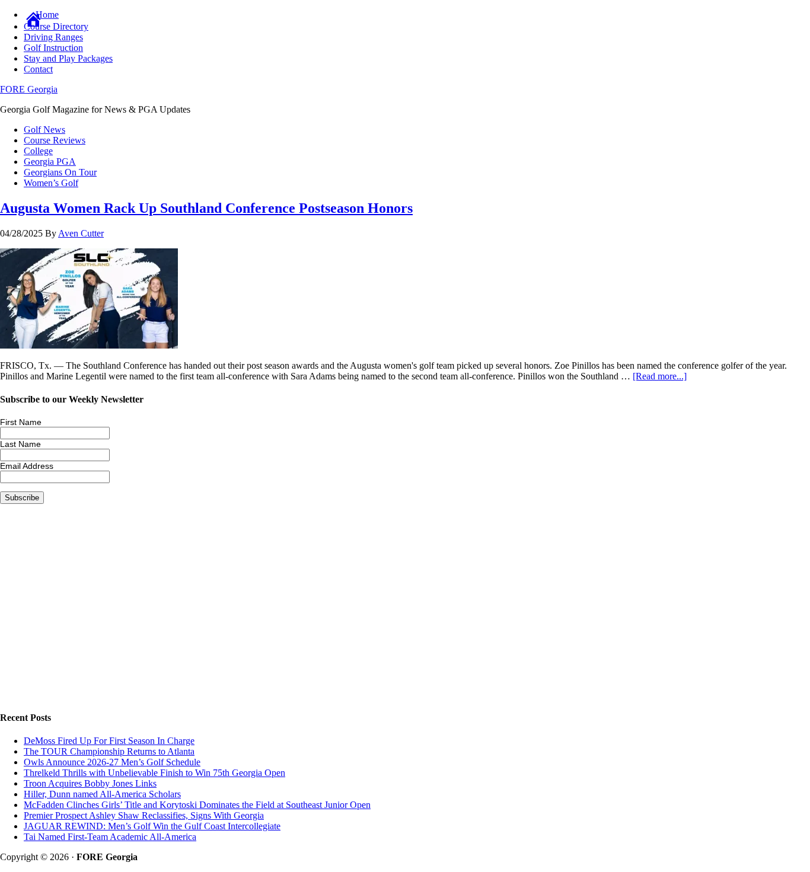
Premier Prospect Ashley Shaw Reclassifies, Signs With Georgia (144, 815)
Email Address (26, 466)
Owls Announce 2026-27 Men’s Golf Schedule (112, 762)
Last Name (20, 444)
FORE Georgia (29, 89)
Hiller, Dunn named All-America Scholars (102, 794)
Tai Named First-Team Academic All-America (110, 837)
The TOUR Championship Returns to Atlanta (109, 751)
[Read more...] (660, 376)
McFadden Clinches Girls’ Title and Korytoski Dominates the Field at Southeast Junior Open (197, 805)
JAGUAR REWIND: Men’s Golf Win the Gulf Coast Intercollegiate (152, 826)
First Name (21, 422)
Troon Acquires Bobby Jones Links (90, 783)
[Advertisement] (356, 616)
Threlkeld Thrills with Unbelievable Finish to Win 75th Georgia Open (154, 773)
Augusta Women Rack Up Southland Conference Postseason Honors (206, 208)
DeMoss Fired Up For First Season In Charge (109, 741)
